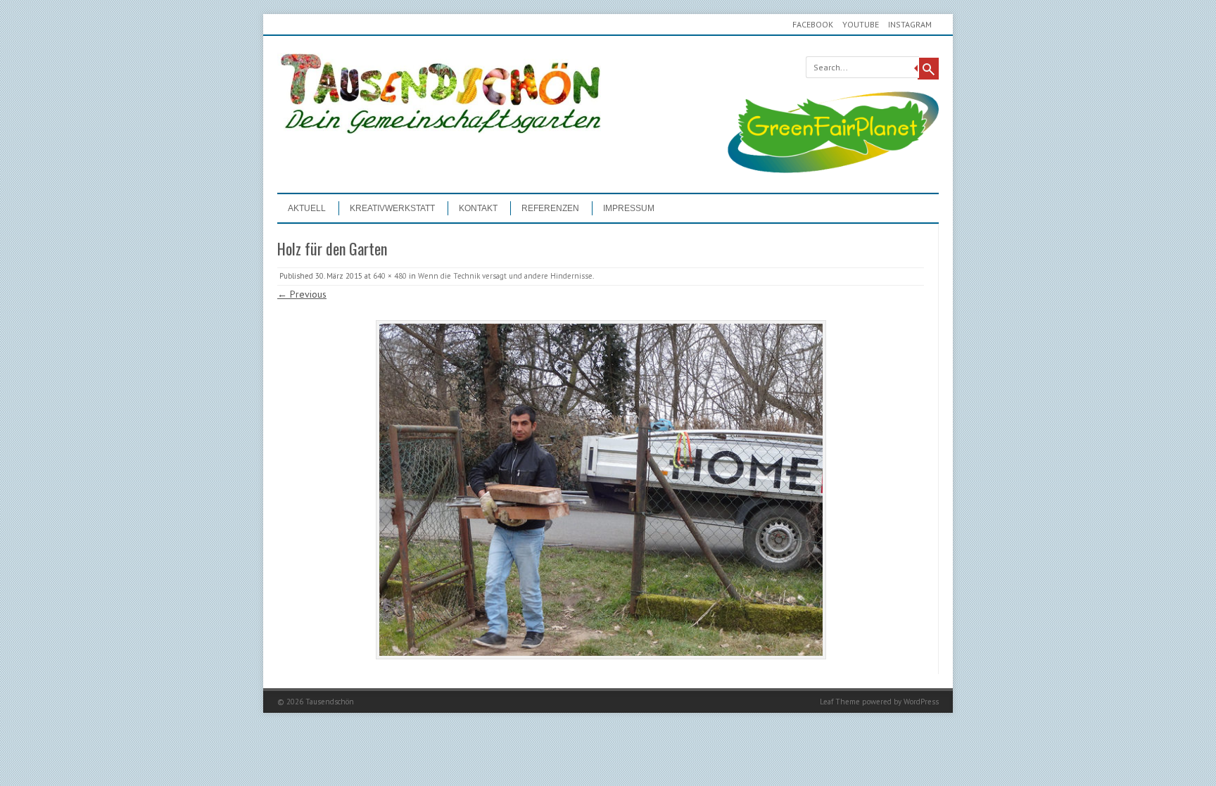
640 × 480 (390, 276)
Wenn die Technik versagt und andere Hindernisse (505, 276)
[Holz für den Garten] (600, 490)
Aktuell (307, 208)
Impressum (628, 208)
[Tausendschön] (439, 130)
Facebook (812, 24)
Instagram (910, 24)
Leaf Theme (840, 701)
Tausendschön (329, 701)
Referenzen (550, 208)
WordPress (921, 701)
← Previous (302, 294)
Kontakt (478, 208)
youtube (860, 24)
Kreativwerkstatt (392, 208)
